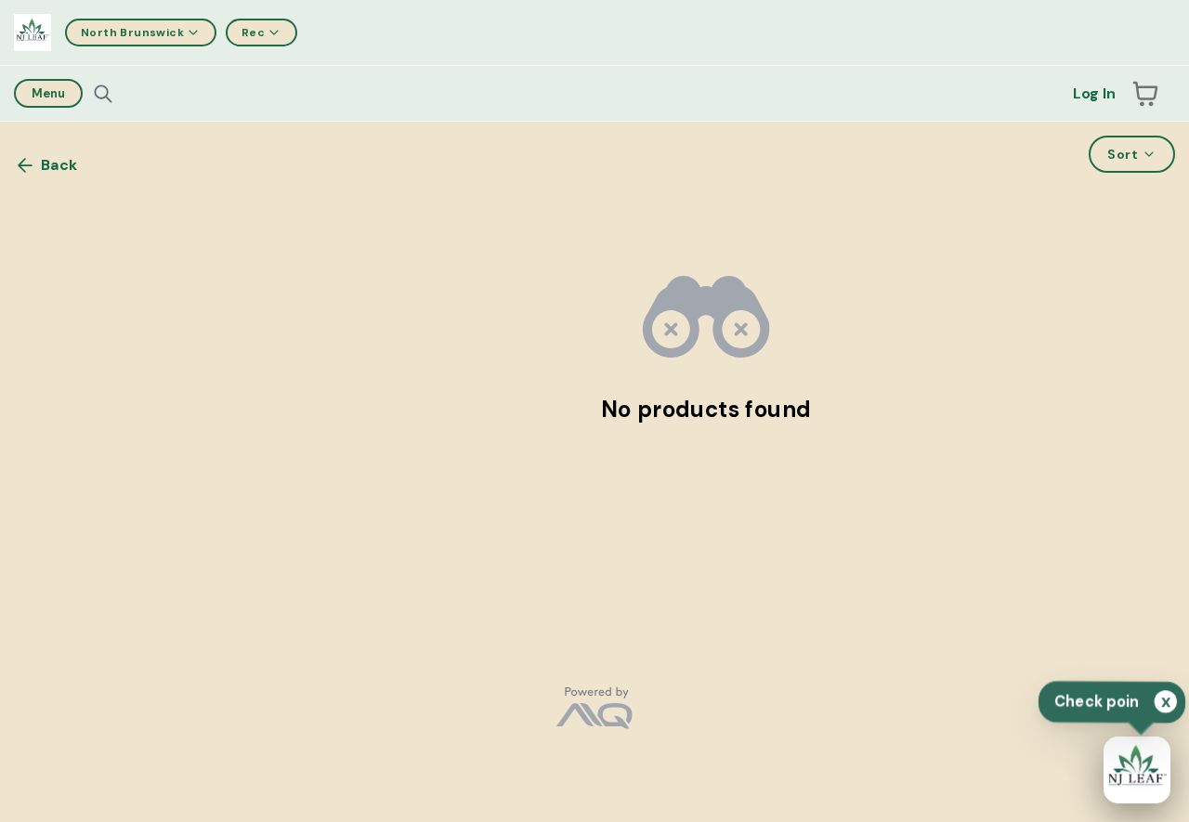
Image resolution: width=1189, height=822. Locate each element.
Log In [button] (1094, 93)
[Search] (103, 93)
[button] (1145, 94)
